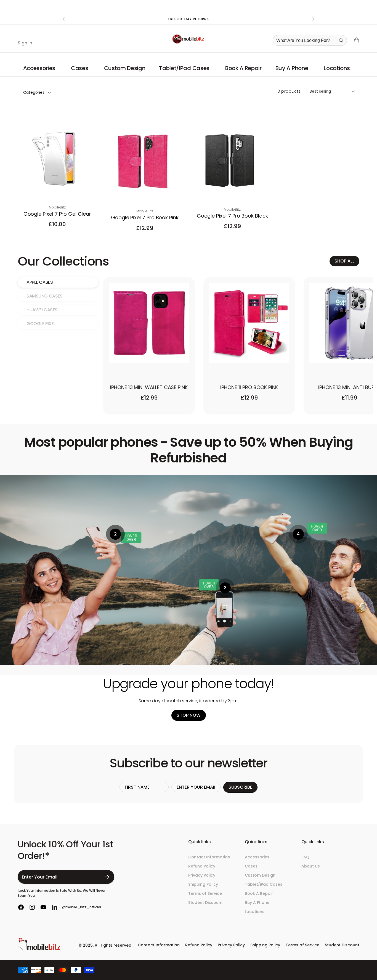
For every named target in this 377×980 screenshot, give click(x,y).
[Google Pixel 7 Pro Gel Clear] (57, 188)
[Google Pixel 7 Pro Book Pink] (145, 192)
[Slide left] (64, 19)
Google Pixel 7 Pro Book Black (232, 216)
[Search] (341, 40)
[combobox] (311, 40)
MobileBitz (324, 969)
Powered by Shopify (346, 969)
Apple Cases (39, 282)
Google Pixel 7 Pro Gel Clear (57, 214)
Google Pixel (40, 323)
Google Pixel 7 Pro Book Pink (145, 217)
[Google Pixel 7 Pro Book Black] (233, 190)
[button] (40, 68)
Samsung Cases (44, 296)
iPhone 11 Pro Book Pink (249, 387)
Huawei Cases (41, 310)
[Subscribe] (107, 877)
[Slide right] (313, 19)
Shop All (344, 261)
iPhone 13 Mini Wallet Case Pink (149, 387)
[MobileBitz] (40, 949)
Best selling (320, 91)
